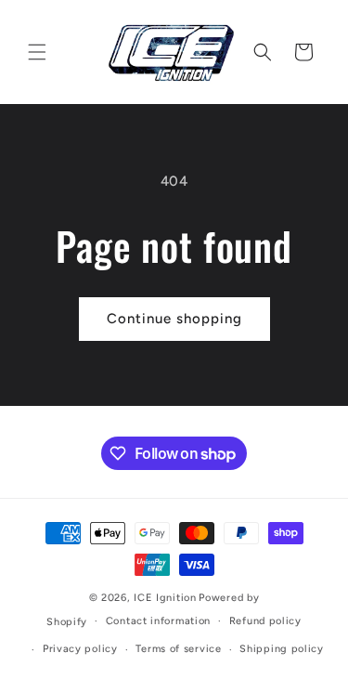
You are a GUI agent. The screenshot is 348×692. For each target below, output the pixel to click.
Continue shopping (174, 318)
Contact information (158, 621)
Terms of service (178, 649)
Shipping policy (281, 649)
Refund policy (265, 621)
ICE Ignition (165, 598)
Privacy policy (80, 649)
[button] (37, 52)
